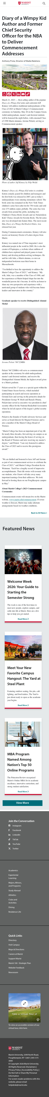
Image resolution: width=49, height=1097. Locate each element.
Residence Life (14, 911)
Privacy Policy (14, 1069)
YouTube (16, 844)
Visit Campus (14, 944)
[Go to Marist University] (24, 3)
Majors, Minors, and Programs (15, 884)
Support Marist (14, 958)
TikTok (15, 839)
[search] (45, 3)
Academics (13, 870)
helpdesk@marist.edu (17, 1085)
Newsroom (13, 972)
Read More (23, 619)
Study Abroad (14, 890)
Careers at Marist (15, 954)
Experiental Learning (13, 876)
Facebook (17, 830)
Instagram (17, 825)
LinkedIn (16, 834)
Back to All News (38, 513)
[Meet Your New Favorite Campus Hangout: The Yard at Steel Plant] (23, 647)
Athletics (12, 895)
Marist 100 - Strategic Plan (19, 963)
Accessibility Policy (30, 1069)
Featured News (19, 529)
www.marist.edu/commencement (22, 499)
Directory (12, 940)
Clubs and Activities (12, 901)
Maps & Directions (16, 949)
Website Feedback (16, 967)
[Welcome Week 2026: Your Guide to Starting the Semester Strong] (23, 561)
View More (22, 803)
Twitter (16, 848)
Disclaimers (31, 1067)
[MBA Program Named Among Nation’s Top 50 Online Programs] (23, 733)
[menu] (4, 4)
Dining (11, 907)
